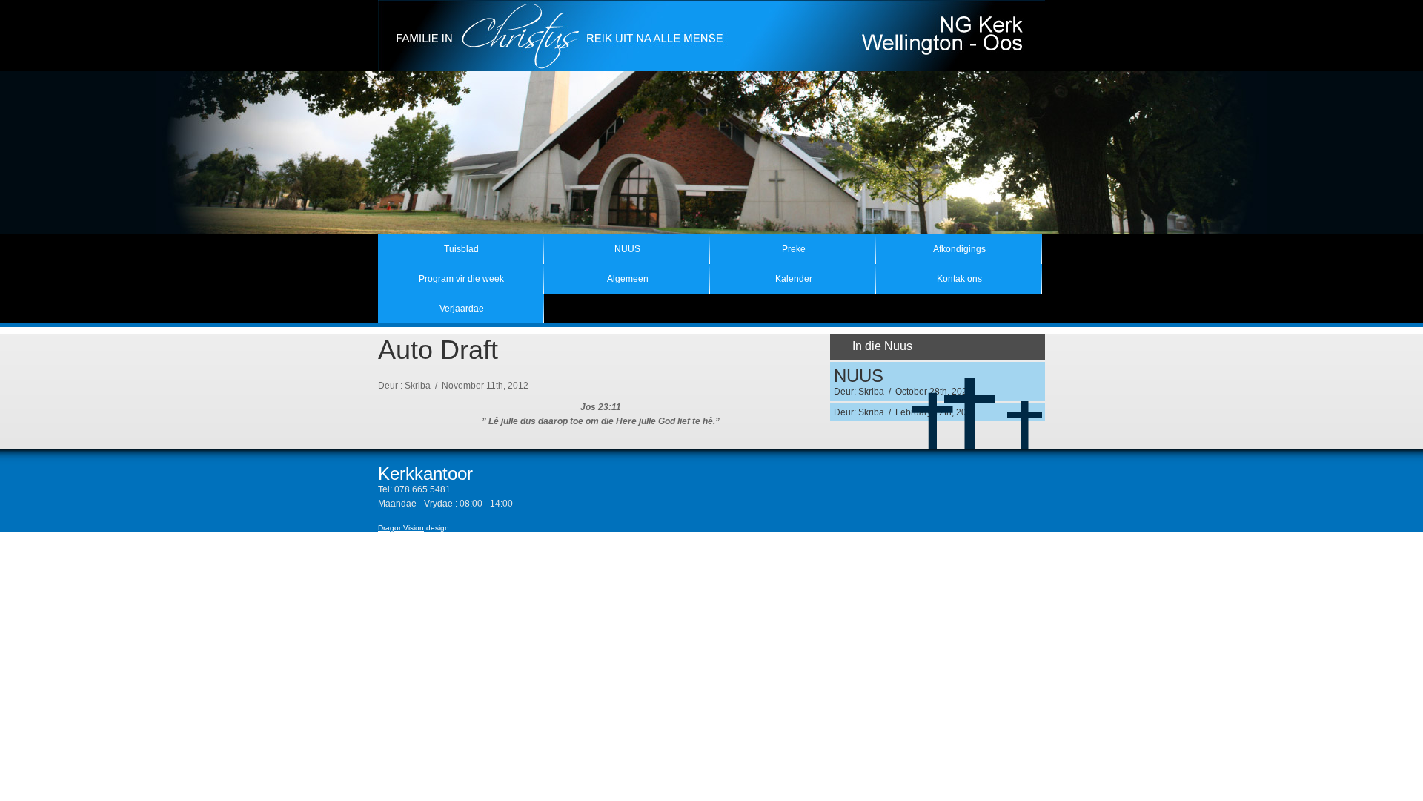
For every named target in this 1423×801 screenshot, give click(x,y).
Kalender (793, 279)
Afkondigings (959, 249)
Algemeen (628, 279)
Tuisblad (461, 249)
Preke (794, 249)
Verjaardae (461, 308)
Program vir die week (461, 279)
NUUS (627, 249)
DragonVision (401, 528)
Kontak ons (959, 279)
